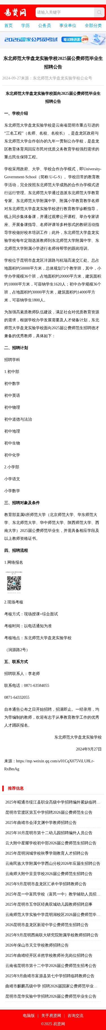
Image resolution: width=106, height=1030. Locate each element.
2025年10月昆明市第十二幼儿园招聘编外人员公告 (48, 833)
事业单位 (67, 25)
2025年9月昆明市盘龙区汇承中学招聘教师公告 (45, 884)
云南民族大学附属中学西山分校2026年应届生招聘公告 (52, 863)
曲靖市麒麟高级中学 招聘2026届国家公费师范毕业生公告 (55, 986)
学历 (25, 25)
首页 (8, 25)
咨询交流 (75, 1016)
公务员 (44, 25)
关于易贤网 (51, 1016)
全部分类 (93, 25)
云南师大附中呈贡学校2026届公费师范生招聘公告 (48, 874)
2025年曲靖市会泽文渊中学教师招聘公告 (41, 823)
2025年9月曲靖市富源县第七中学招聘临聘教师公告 (49, 976)
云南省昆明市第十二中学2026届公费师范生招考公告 (50, 966)
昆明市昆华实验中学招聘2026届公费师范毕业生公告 (50, 996)
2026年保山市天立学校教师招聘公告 (37, 945)
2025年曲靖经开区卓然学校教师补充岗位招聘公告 (48, 955)
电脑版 (29, 1016)
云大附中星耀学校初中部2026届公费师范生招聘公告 (50, 843)
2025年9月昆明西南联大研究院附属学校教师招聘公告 (51, 935)
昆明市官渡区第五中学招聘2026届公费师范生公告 (48, 812)
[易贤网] (15, 12)
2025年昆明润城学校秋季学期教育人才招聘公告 (46, 853)
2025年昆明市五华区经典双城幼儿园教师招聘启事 (48, 904)
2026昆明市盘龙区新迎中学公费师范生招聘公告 (46, 925)
